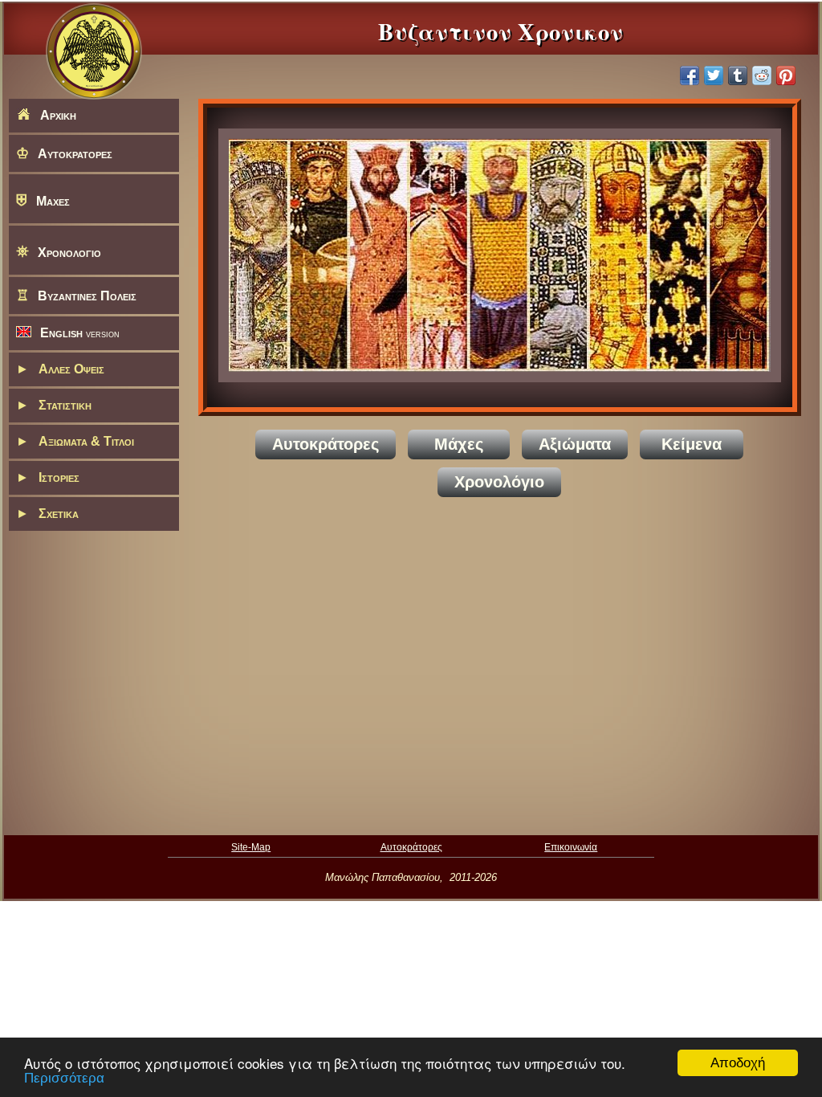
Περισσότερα (64, 1078)
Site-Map (251, 847)
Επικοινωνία (570, 847)
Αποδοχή (737, 1062)
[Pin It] (786, 75)
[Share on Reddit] (761, 75)
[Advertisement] (500, 663)
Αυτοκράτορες (411, 847)
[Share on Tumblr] (737, 75)
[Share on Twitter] (713, 75)
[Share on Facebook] (689, 75)
